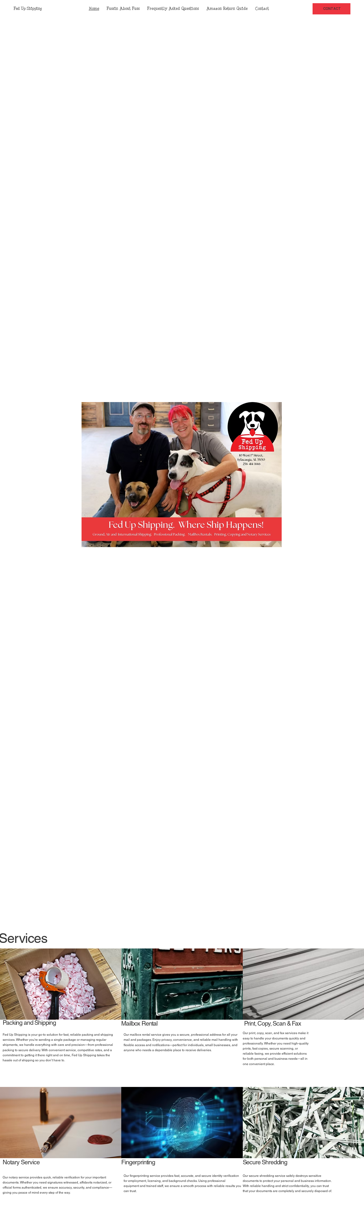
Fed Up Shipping (28, 8)
